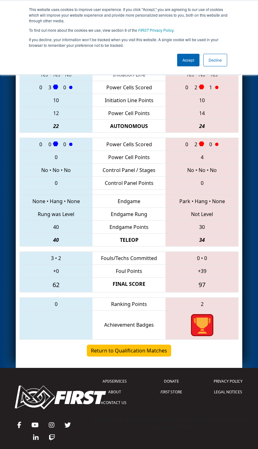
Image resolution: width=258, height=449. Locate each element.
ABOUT (114, 392)
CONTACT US (114, 402)
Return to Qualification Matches (129, 350)
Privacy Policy (155, 30)
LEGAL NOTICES (228, 392)
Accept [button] (188, 60)
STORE (171, 392)
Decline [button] (215, 60)
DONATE (171, 381)
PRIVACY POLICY (228, 381)
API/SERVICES (115, 381)
